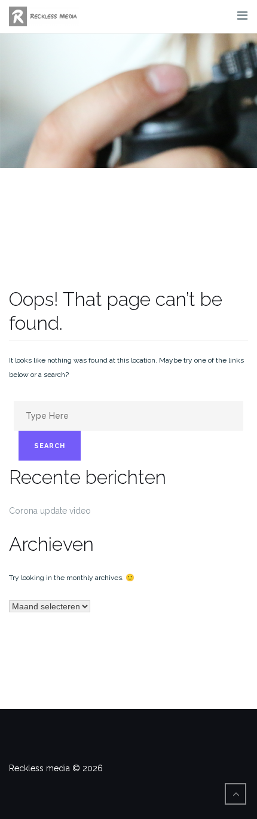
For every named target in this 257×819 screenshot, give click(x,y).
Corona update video (50, 511)
